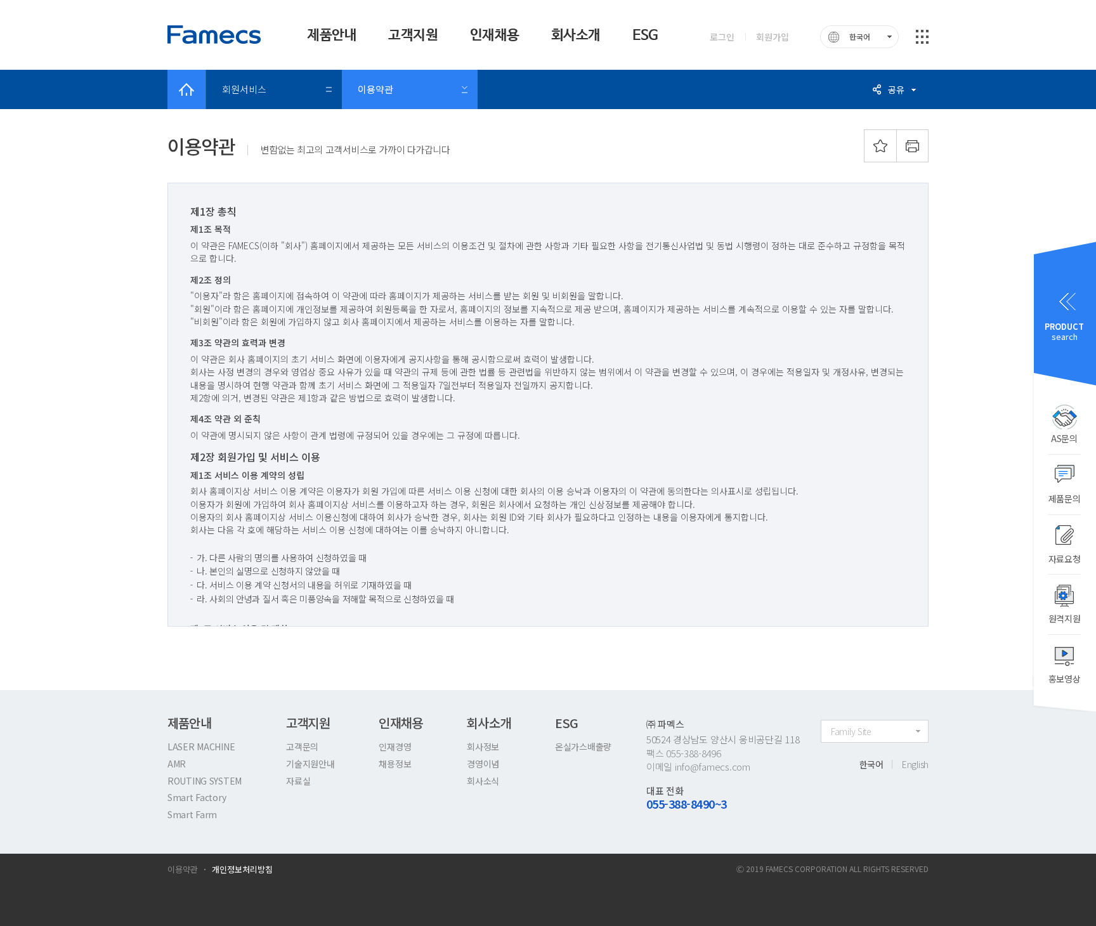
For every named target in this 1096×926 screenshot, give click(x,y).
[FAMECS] (215, 34)
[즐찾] (880, 145)
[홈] (186, 89)
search (1064, 331)
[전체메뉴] (922, 37)
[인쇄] (912, 145)
